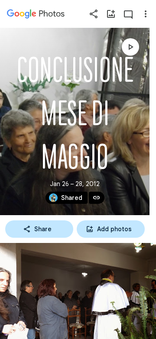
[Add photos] (111, 14)
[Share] (93, 14)
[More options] (145, 14)
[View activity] (128, 14)
